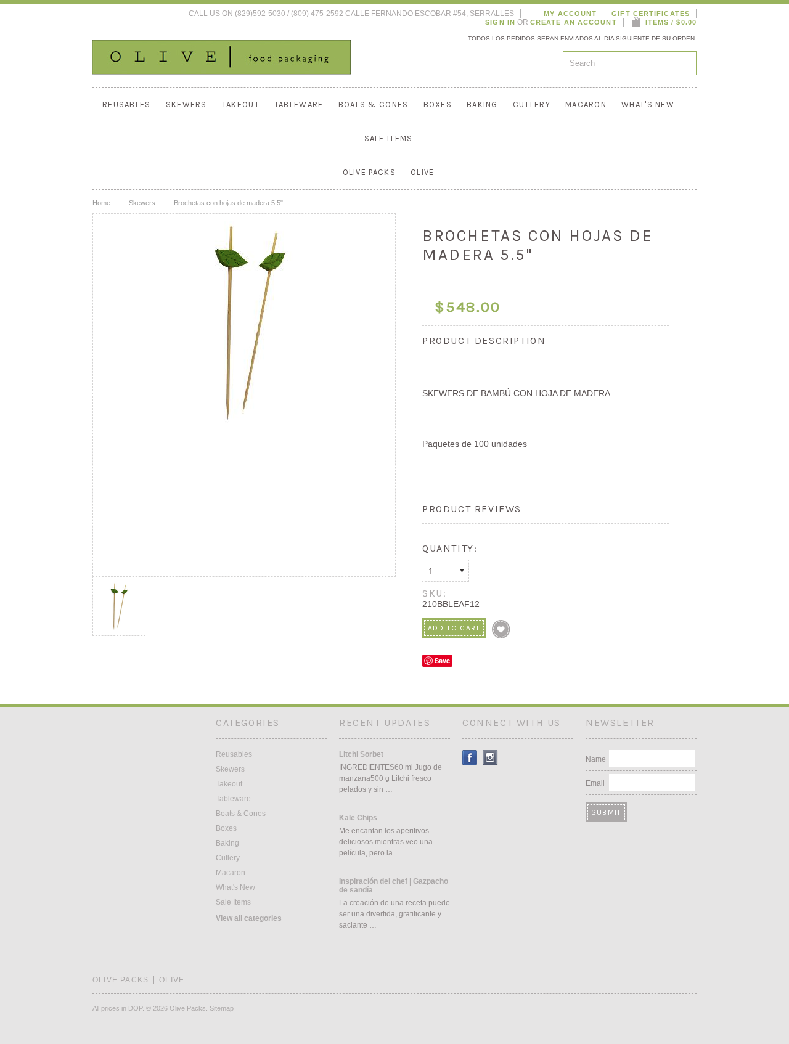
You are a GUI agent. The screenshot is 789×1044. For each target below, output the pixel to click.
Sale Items (388, 138)
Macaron (586, 104)
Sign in (500, 22)
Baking (482, 104)
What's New (647, 104)
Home (101, 202)
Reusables (126, 104)
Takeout (241, 104)
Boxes (437, 104)
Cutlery (531, 104)
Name (596, 759)
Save (442, 660)
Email (595, 783)
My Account (570, 13)
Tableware (299, 104)
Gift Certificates (650, 13)
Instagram (490, 757)
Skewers (186, 104)
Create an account (573, 22)
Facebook (470, 757)
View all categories (249, 918)
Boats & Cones (373, 104)
